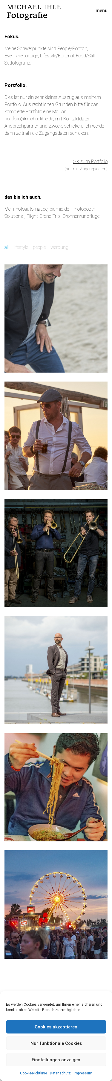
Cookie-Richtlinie (33, 1073)
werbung (59, 247)
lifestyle (20, 247)
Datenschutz (60, 1073)
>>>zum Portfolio (90, 161)
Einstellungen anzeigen (56, 1059)
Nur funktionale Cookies (56, 1043)
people (39, 247)
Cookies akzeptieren (56, 1027)
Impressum (83, 1073)
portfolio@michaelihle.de (28, 119)
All (6, 247)
